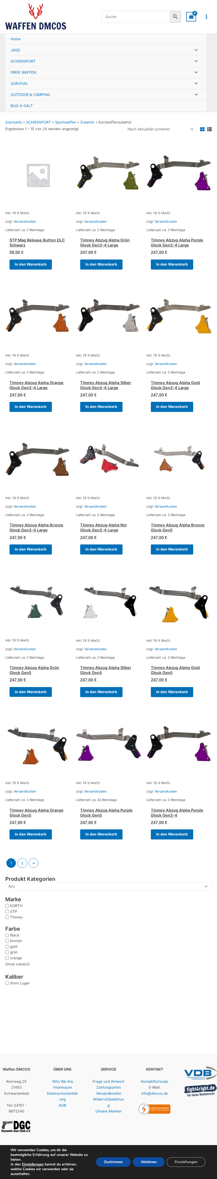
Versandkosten (24, 221)
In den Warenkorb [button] (31, 264)
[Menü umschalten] (194, 50)
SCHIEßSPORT (38, 122)
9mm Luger (20, 983)
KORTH (16, 906)
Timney (16, 917)
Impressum (62, 1087)
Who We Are (62, 1081)
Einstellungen (33, 1164)
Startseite (13, 122)
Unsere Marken (108, 1111)
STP (13, 911)
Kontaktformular (154, 1081)
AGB (62, 1105)
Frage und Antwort (108, 1081)
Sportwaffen (65, 122)
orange (16, 958)
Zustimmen (113, 1161)
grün (14, 952)
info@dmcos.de (154, 1093)
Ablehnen (149, 1161)
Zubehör (87, 122)
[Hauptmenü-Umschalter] (206, 16)
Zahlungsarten (108, 1087)
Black (14, 935)
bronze (16, 941)
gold (13, 946)
